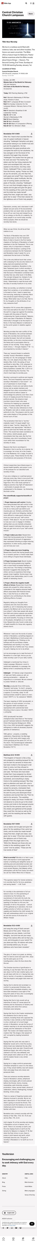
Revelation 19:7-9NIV (12, 824)
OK (32, 1223)
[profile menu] (32, 3)
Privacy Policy (12, 1225)
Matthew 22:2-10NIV (12, 755)
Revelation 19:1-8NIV (12, 134)
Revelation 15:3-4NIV (12, 925)
